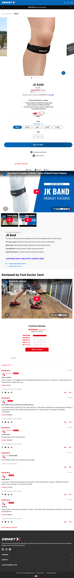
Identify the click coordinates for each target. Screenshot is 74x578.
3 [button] (34, 78)
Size (37, 123)
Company (5, 554)
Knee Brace (9, 13)
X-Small (57, 127)
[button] (35, 90)
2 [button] (33, 78)
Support (5, 560)
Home (3, 13)
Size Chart (37, 124)
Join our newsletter (9, 565)
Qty (38, 132)
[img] (6, 370)
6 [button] (39, 78)
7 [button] (41, 78)
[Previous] (2, 46)
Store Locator (40, 155)
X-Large (47, 127)
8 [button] (42, 78)
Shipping (32, 92)
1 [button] (31, 77)
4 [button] (36, 78)
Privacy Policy (39, 573)
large (37, 127)
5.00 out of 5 (42, 329)
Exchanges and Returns (39, 152)
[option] (37, 7)
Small (17, 127)
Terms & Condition (51, 573)
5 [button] (38, 78)
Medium (27, 127)
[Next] (72, 46)
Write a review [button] (37, 349)
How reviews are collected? (9, 527)
